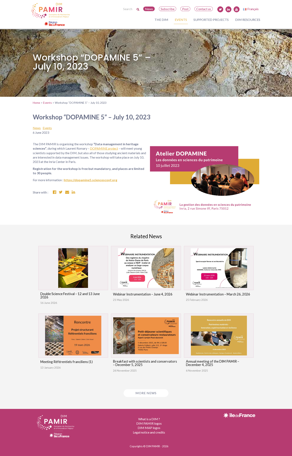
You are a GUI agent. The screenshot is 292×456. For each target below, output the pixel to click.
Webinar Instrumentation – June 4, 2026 (142, 294)
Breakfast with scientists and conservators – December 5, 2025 (145, 363)
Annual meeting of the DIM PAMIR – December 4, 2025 (212, 363)
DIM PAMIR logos (149, 423)
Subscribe (167, 9)
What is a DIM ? (149, 419)
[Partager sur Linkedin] (73, 192)
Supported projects (211, 19)
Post (185, 9)
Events (181, 19)
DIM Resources (247, 19)
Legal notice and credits (149, 432)
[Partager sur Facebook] (54, 192)
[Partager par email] (67, 192)
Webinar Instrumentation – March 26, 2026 (218, 294)
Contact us (203, 9)
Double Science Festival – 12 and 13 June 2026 (70, 295)
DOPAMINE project (104, 148)
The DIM (161, 19)
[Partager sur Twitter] (61, 192)
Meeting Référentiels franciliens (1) (66, 361)
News (149, 9)
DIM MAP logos (149, 428)
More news (146, 393)
